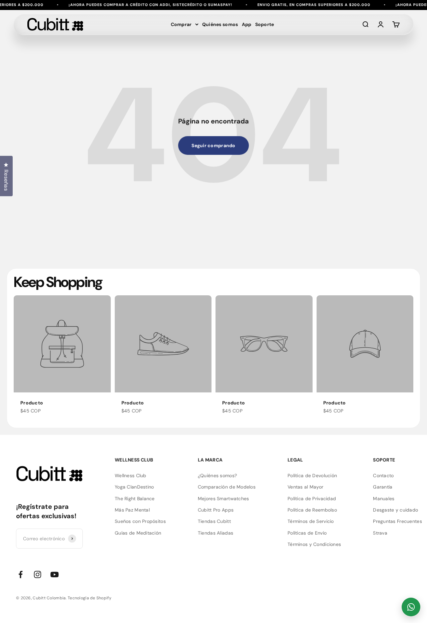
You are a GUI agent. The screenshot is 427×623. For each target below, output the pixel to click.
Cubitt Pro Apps (216, 510)
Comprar (181, 24)
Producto (31, 403)
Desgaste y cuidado (395, 510)
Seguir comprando (213, 145)
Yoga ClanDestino (134, 487)
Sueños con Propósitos (140, 521)
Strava (380, 533)
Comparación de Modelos (227, 487)
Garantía (382, 487)
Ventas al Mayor (305, 487)
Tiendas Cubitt (214, 521)
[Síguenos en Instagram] (37, 574)
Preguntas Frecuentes (397, 521)
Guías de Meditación (138, 533)
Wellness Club (130, 476)
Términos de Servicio (311, 521)
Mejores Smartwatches (223, 499)
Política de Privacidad (312, 499)
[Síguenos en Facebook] (20, 574)
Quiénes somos (220, 24)
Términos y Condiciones (314, 544)
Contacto (383, 476)
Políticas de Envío (307, 533)
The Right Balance (135, 499)
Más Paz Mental (132, 510)
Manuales (383, 499)
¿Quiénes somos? (217, 476)
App (247, 24)
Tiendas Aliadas (215, 533)
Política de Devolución (312, 476)
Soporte (264, 24)
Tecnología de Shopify (89, 598)
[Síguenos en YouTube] (54, 574)
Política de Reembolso (312, 510)
